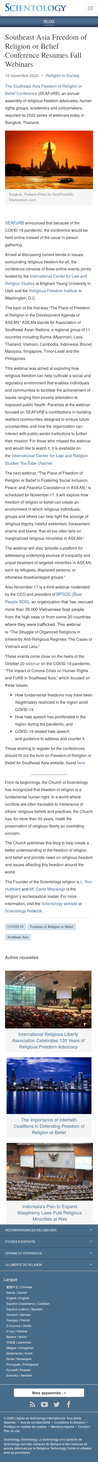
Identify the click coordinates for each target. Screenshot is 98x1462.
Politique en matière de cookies (25, 1426)
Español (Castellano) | (28, 1303)
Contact (83, 1426)
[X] (56, 1404)
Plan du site (12, 1431)
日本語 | (18, 1342)
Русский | (18, 1370)
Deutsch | (18, 1314)
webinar (33, 663)
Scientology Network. (24, 911)
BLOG (49, 21)
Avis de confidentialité (35, 1422)
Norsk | (19, 1359)
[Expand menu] (49, 1230)
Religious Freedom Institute (53, 291)
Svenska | (19, 1375)
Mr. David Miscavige (47, 889)
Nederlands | (19, 1353)
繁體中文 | (19, 1287)
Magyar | (19, 1348)
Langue (10, 1279)
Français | (18, 1320)
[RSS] (32, 1404)
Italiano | (16, 1336)
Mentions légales (62, 1426)
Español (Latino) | (24, 1309)
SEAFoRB (14, 222)
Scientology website (59, 903)
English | (17, 1298)
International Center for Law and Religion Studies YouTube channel (46, 459)
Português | (22, 1364)
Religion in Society (63, 75)
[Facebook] (68, 1404)
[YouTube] (44, 1404)
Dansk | (16, 1292)
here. (81, 763)
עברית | (16, 1331)
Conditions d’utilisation (69, 1422)
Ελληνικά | (18, 1325)
